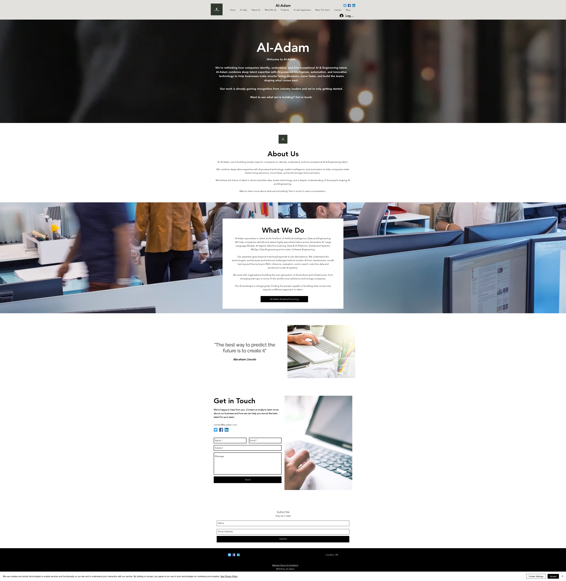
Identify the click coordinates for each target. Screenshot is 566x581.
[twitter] (344, 5)
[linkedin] (353, 5)
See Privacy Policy (229, 576)
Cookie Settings (536, 576)
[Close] (562, 576)
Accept (553, 576)
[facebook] (349, 5)
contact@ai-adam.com (225, 424)
